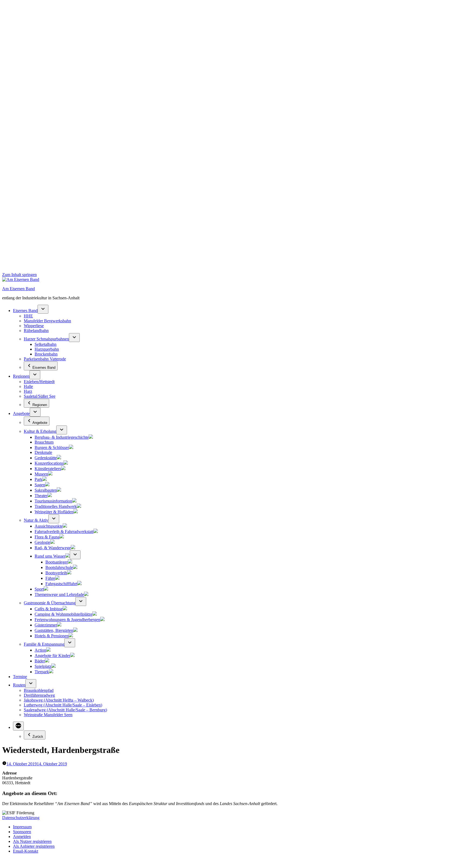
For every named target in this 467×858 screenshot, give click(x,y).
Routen (19, 685)
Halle (28, 386)
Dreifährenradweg (39, 695)
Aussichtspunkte (49, 526)
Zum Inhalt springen (19, 274)
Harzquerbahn (47, 349)
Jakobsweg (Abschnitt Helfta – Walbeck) (59, 700)
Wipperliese (34, 325)
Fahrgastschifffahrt (61, 583)
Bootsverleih (56, 573)
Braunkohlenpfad (39, 690)
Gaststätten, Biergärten (54, 630)
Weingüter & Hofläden (54, 512)
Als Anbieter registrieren (34, 846)
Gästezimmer (46, 625)
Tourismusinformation (53, 501)
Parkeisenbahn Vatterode (45, 359)
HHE (28, 316)
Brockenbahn (46, 354)
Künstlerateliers (48, 468)
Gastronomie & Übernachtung (49, 603)
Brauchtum (44, 442)
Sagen (40, 484)
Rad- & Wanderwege (53, 547)
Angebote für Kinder (52, 655)
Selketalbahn (45, 344)
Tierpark (42, 671)
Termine (20, 676)
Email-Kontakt (25, 851)
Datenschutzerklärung (20, 817)
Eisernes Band (25, 310)
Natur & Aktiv (36, 520)
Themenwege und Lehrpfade (59, 594)
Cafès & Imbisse (49, 608)
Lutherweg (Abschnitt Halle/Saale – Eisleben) (63, 705)
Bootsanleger (56, 562)
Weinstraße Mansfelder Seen (48, 714)
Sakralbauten (46, 490)
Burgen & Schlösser (52, 447)
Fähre (50, 578)
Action (40, 650)
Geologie (42, 542)
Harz (28, 391)
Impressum (22, 827)
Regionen (21, 376)
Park (38, 479)
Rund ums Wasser (50, 556)
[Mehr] (18, 726)
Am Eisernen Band (18, 288)
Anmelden (22, 836)
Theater (41, 495)
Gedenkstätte (46, 457)
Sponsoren (22, 831)
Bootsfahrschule (59, 567)
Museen (41, 474)
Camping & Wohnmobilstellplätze (63, 614)
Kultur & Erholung (40, 431)
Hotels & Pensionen (52, 636)
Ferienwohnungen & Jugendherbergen (67, 619)
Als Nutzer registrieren (32, 841)
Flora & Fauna (47, 537)
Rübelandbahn (36, 330)
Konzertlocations (49, 463)
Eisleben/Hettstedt (39, 381)
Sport (39, 589)
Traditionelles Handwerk (56, 506)
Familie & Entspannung (44, 644)
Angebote (21, 413)
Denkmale (43, 452)
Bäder (40, 661)
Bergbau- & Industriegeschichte (62, 437)
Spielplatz (43, 666)
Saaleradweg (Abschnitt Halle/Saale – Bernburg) (65, 710)
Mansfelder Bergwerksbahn (47, 321)
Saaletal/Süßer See (39, 396)
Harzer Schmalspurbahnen (46, 339)
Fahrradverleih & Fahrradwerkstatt (64, 531)
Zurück (37, 737)
